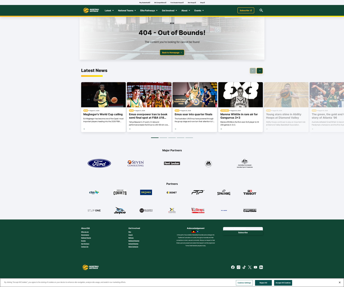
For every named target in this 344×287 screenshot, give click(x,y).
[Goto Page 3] (172, 137)
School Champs (133, 244)
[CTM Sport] (94, 192)
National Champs (133, 241)
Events (83, 241)
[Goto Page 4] (180, 137)
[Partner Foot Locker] (172, 163)
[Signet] (172, 192)
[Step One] (94, 210)
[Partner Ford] (99, 163)
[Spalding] (223, 192)
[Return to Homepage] (91, 10)
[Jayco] (120, 210)
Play (129, 232)
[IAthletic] (208, 163)
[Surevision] (223, 210)
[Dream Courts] (120, 192)
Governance (85, 235)
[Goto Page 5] (189, 137)
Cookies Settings (244, 283)
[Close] (340, 282)
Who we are (85, 232)
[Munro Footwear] (146, 210)
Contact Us (84, 246)
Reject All (263, 283)
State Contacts (133, 246)
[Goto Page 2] (163, 137)
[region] (172, 282)
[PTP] (198, 192)
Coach (130, 235)
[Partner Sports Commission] (244, 163)
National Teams (86, 238)
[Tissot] (249, 192)
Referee (131, 238)
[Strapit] (198, 210)
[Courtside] (249, 210)
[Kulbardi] (172, 210)
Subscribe (243, 232)
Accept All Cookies (283, 283)
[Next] (260, 71)
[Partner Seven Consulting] (135, 163)
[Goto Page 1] (155, 137)
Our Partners (85, 244)
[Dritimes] (146, 192)
